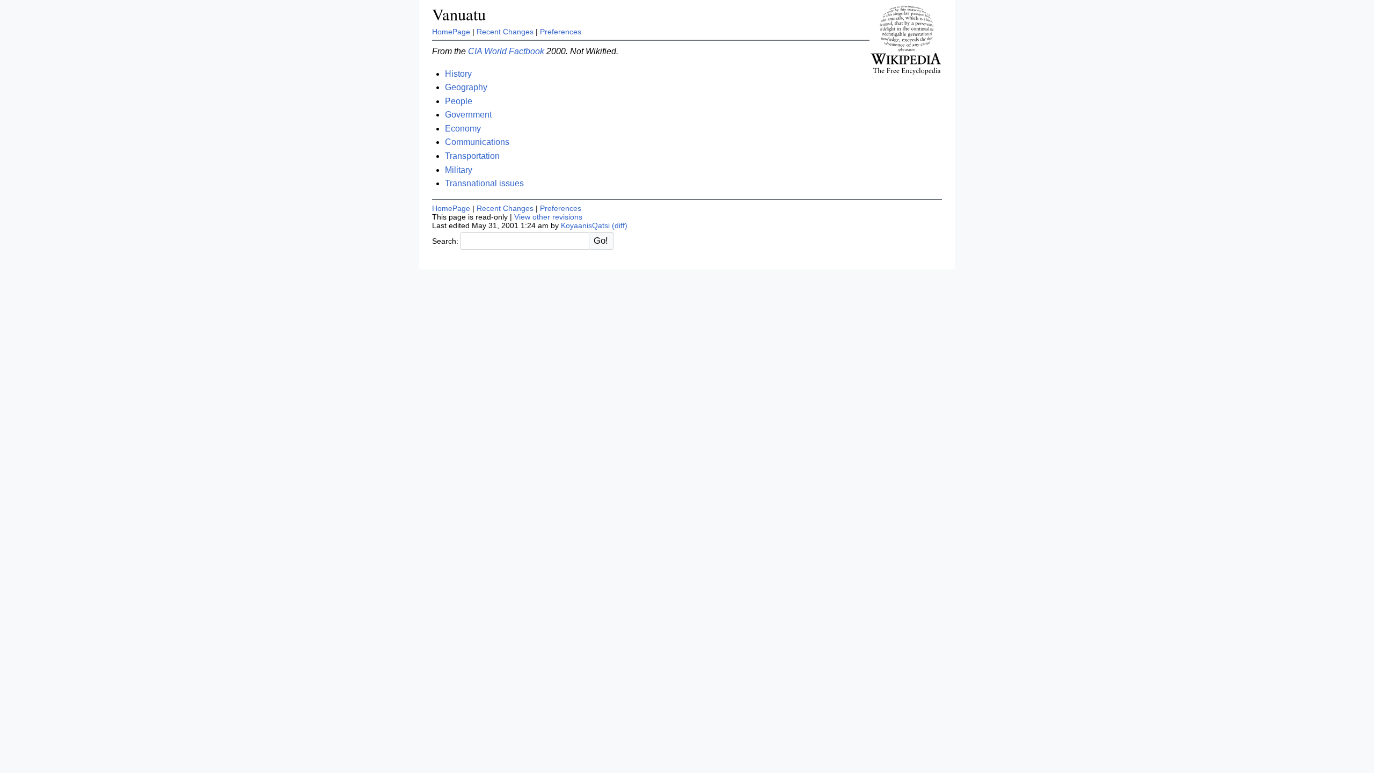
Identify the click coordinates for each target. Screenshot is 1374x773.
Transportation (472, 156)
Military (458, 169)
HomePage (451, 31)
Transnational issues (484, 183)
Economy (463, 128)
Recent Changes (505, 31)
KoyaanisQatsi (585, 225)
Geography (466, 87)
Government (468, 114)
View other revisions (548, 217)
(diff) (619, 225)
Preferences (560, 31)
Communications (477, 142)
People (458, 101)
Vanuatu (459, 14)
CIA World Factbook (506, 51)
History (458, 73)
